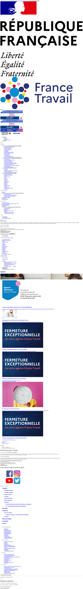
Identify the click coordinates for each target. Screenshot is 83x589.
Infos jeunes (6, 502)
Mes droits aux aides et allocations (9, 146)
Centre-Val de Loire (7, 176)
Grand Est (5, 178)
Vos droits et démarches (7, 147)
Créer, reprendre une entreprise (9, 212)
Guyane (5, 180)
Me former (5, 211)
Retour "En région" (10, 237)
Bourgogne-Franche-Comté (8, 175)
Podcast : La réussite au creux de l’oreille (10, 172)
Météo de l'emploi (6, 518)
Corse (5, 177)
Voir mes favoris (11, 269)
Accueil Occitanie (5, 257)
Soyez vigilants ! (6, 154)
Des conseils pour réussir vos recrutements (10, 163)
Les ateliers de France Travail (8, 156)
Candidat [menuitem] (5, 138)
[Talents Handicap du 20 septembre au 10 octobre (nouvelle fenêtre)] (11, 131)
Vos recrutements (6, 159)
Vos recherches (6, 150)
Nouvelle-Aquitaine (7, 185)
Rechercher (5, 232)
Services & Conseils (8, 512)
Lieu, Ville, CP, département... (5, 456)
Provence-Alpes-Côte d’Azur (6, 254)
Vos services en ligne (7, 155)
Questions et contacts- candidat (9, 213)
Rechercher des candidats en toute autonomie (11, 569)
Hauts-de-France (6, 181)
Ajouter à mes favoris (6, 269)
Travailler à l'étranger (8, 492)
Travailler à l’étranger (7, 194)
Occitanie (5, 186)
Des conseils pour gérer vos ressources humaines (11, 165)
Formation (6, 496)
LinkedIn (10, 263)
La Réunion (4, 248)
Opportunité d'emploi (8, 490)
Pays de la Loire (6, 187)
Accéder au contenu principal (10, 0)
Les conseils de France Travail (8, 164)
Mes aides (5, 209)
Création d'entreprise (8, 498)
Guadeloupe (6, 179)
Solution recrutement (7, 166)
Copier (14, 266)
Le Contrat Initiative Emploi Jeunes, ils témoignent (16, 506)
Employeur (5, 510)
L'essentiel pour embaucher (8, 161)
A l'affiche (5, 168)
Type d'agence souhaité (3, 452)
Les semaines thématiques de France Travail (11, 170)
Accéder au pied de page (18, 0)
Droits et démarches (8, 500)
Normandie (6, 184)
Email (9, 264)
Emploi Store (6, 535)
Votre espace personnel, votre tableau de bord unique (12, 157)
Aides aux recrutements (7, 160)
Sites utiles (5, 508)
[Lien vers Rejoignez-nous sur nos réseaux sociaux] (13, 485)
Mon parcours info (7, 153)
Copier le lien (6, 265)
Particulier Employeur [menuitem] (7, 139)
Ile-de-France (4, 247)
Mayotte (5, 183)
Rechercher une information (4, 226)
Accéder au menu (3, 0)
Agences (4, 523)
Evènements (5, 521)
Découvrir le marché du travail (8, 210)
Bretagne (3, 241)
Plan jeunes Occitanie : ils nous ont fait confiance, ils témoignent (18, 504)
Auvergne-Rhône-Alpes (8, 174)
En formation (6, 151)
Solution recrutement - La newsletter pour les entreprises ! (17, 514)
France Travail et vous (7, 148)
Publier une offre (6, 571)
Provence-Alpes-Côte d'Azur (8, 188)
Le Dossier (6, 169)
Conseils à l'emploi (8, 494)
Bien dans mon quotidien (8, 171)
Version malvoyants (26, 0)
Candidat (4, 488)
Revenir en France (7, 196)
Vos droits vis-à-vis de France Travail (9, 162)
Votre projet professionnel (8, 149)
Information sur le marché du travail (9, 573)
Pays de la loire (4, 253)
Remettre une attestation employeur (9, 570)
